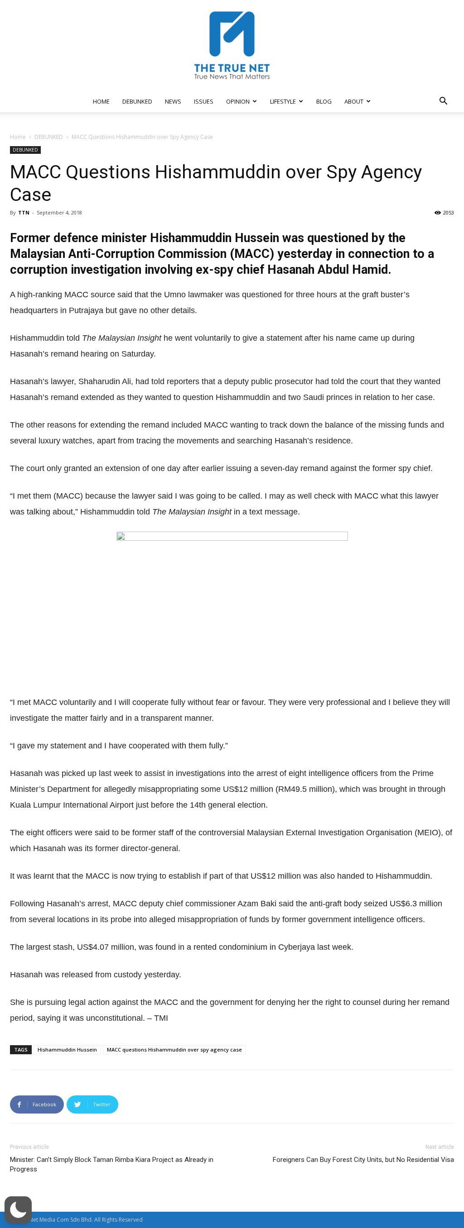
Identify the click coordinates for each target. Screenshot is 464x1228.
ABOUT (353, 101)
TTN (23, 212)
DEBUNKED (137, 101)
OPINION (238, 101)
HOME (101, 101)
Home (18, 137)
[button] (443, 102)
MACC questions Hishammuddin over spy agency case (174, 1049)
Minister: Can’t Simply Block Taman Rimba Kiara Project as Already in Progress (111, 1164)
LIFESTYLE (283, 101)
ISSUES (203, 101)
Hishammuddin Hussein (67, 1049)
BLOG (324, 101)
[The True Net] (232, 45)
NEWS (173, 101)
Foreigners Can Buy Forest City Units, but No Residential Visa (363, 1160)
